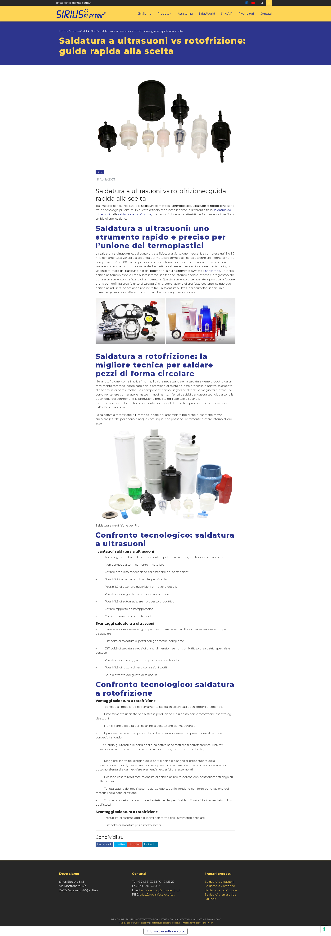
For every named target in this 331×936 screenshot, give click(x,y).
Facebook (104, 844)
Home (63, 31)
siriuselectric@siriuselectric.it (73, 2)
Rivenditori (246, 13)
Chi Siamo (144, 13)
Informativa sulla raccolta (165, 931)
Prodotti (163, 13)
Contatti (266, 13)
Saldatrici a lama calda (220, 894)
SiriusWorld (207, 13)
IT (269, 2)
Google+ (135, 844)
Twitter (120, 844)
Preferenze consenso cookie (165, 922)
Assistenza (185, 13)
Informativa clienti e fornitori (197, 922)
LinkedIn (150, 844)
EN (262, 2)
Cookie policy (141, 922)
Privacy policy (125, 922)
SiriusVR (226, 13)
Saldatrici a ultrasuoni (219, 881)
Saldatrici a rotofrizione (221, 890)
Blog (93, 31)
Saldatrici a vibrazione (220, 886)
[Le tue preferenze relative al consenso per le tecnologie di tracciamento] (324, 929)
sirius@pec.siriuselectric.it (157, 894)
